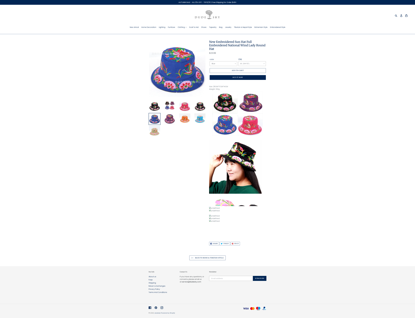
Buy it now (238, 77)
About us (152, 276)
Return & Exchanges (157, 286)
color (212, 59)
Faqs (151, 279)
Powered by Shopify (168, 313)
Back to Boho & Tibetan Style (209, 258)
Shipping (152, 283)
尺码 (240, 59)
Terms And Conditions (158, 292)
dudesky (157, 313)
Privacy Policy (154, 289)
